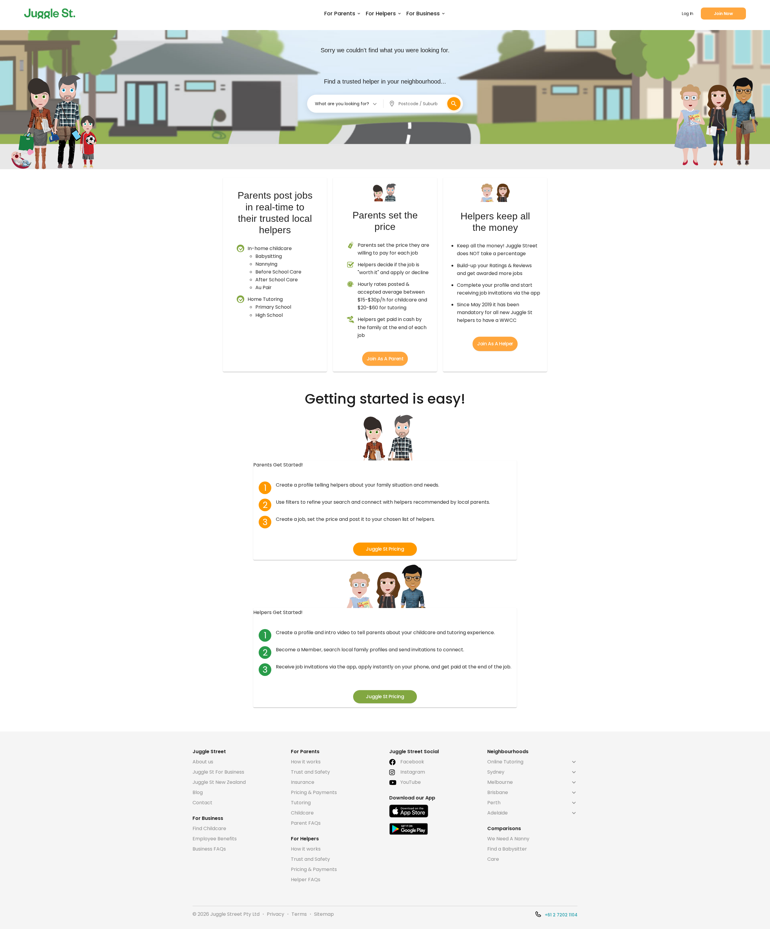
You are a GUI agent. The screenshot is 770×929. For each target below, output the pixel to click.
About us (202, 761)
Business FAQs (209, 848)
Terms (299, 914)
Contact (202, 802)
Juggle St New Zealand (219, 782)
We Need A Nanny (508, 838)
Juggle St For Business (218, 772)
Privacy (275, 914)
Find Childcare (209, 828)
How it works (306, 761)
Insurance (302, 782)
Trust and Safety (310, 772)
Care (493, 859)
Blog (197, 792)
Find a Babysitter (507, 848)
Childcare (302, 812)
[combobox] (346, 103)
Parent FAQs (306, 823)
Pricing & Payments (314, 792)
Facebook (412, 761)
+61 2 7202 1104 (561, 915)
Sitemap (324, 914)
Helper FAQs (305, 879)
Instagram (412, 772)
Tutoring (301, 802)
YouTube (410, 782)
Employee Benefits (214, 838)
